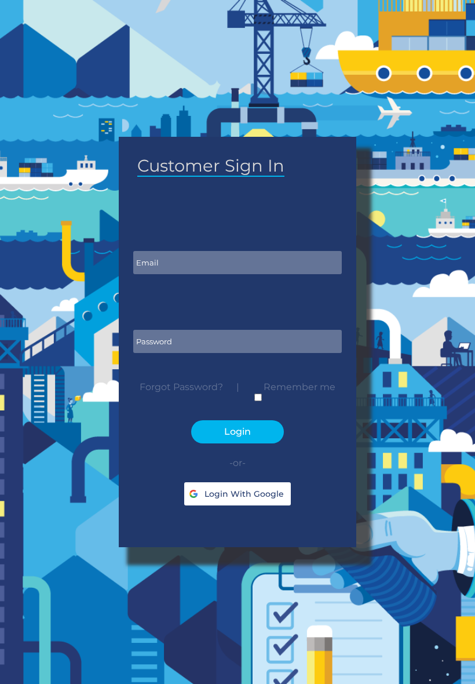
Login (237, 431)
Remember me (299, 386)
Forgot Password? (181, 386)
